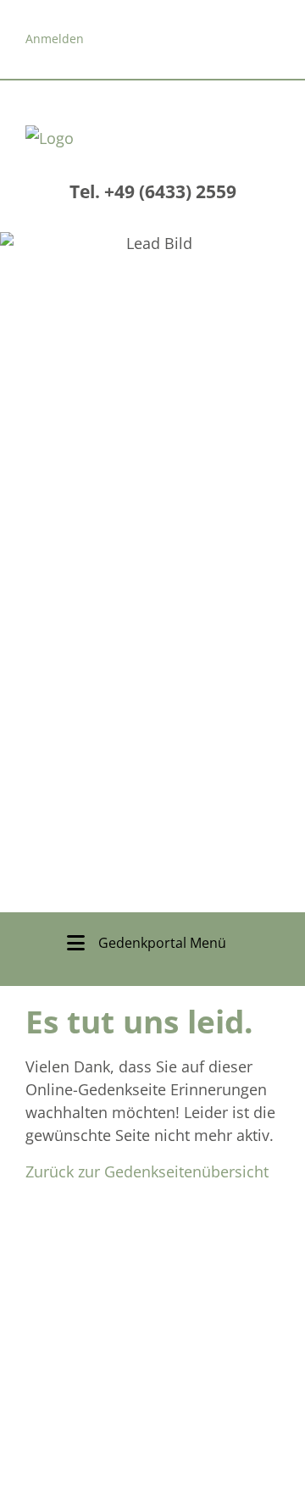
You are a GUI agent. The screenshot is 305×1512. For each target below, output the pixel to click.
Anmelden (54, 38)
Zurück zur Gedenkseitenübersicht (147, 1171)
